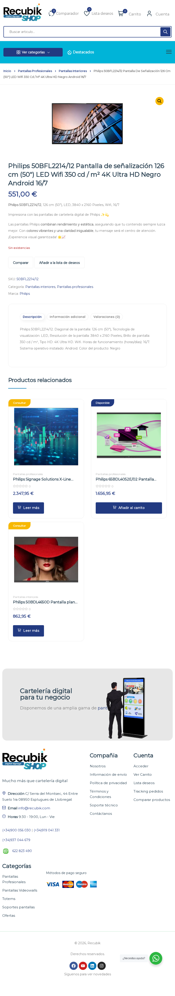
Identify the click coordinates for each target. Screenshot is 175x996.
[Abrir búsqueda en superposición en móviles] (87, 31)
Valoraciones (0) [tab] (106, 317)
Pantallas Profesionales (14, 879)
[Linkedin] (92, 966)
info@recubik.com (34, 808)
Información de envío (108, 774)
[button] (129, 508)
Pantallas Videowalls (19, 890)
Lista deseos (144, 783)
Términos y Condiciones (100, 794)
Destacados (83, 52)
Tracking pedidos (148, 791)
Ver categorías (33, 52)
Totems (8, 899)
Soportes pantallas (18, 907)
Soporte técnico (104, 805)
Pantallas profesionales (35, 71)
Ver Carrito (143, 774)
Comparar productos (152, 800)
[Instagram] (102, 966)
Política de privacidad (108, 783)
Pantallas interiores (73, 71)
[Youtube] (83, 966)
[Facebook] (73, 966)
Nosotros (98, 766)
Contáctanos (101, 813)
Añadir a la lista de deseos (59, 263)
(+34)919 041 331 (47, 830)
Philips (25, 294)
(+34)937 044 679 (16, 840)
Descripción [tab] (32, 317)
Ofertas (8, 915)
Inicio (7, 71)
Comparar (20, 263)
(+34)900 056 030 (16, 830)
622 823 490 (22, 851)
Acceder (141, 766)
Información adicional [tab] (67, 317)
